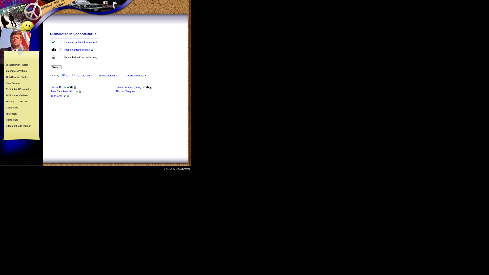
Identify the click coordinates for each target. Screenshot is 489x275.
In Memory (11, 113)
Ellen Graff (56, 95)
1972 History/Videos (17, 95)
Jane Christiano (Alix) (62, 91)
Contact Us (12, 107)
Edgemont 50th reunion (18, 126)
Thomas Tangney (125, 91)
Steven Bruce (58, 87)
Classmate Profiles (16, 71)
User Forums (13, 83)
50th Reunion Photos (17, 65)
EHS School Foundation (18, 89)
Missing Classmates (17, 101)
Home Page (12, 120)
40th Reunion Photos (17, 77)
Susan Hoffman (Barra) (128, 87)
